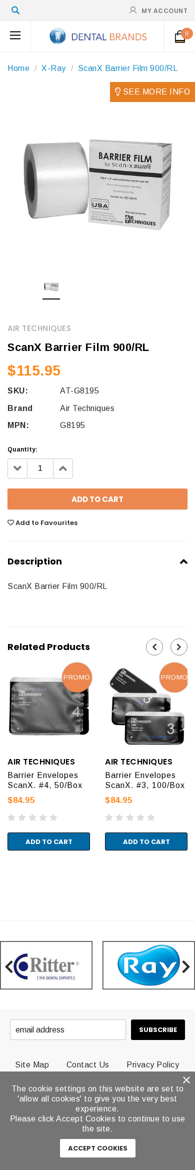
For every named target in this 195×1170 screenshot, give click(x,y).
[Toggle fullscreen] (19, 873)
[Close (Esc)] (3, 873)
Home (19, 68)
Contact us (88, 1064)
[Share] (11, 873)
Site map (32, 1064)
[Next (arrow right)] (11, 883)
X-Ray (54, 68)
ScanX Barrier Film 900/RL (128, 68)
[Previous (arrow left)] (3, 883)
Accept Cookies (98, 1148)
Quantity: (23, 449)
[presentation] (154, 647)
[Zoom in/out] (28, 873)
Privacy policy (152, 1064)
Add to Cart (49, 841)
